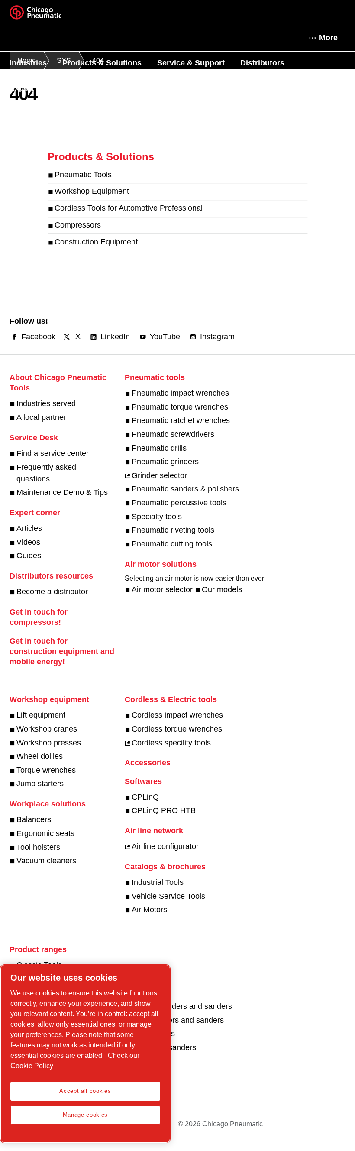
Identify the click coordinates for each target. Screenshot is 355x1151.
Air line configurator (165, 846)
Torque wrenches (46, 770)
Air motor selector (162, 589)
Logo (46, 15)
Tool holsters (38, 847)
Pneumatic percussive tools (179, 502)
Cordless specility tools (171, 742)
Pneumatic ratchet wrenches (181, 420)
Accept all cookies (85, 1091)
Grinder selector (159, 475)
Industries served (46, 403)
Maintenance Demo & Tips (62, 492)
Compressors (78, 225)
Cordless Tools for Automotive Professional (129, 208)
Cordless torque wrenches (177, 729)
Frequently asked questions (46, 473)
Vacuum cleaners (46, 860)
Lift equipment (40, 715)
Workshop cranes (46, 729)
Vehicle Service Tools (168, 896)
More (328, 37)
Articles (29, 528)
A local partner (41, 417)
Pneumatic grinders (165, 461)
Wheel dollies (39, 756)
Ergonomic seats (45, 833)
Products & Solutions (102, 63)
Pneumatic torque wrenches (180, 407)
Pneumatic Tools (83, 174)
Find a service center (52, 453)
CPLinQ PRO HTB (164, 810)
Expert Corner (35, 88)
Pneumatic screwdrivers (173, 434)
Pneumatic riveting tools (173, 530)
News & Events (105, 88)
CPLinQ (145, 797)
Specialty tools (157, 516)
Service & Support (191, 63)
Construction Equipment (96, 241)
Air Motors (149, 909)
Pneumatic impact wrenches (180, 393)
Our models (222, 589)
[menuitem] (36, 62)
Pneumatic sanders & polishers (185, 488)
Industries (28, 63)
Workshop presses (48, 742)
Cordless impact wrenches (177, 715)
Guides (28, 555)
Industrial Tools (158, 882)
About (159, 88)
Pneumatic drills (159, 448)
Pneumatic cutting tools (172, 544)
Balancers (33, 819)
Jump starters (40, 783)
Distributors (262, 63)
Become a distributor (52, 591)
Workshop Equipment (92, 191)
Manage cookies (85, 1115)
